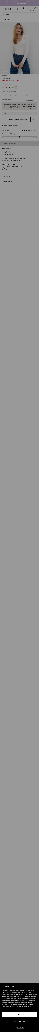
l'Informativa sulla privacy (23, 1006)
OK (19, 1015)
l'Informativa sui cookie (8, 1006)
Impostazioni (19, 1021)
